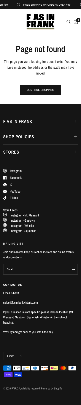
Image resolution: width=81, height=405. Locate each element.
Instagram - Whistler (22, 225)
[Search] (68, 22)
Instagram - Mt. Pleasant (25, 215)
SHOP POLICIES (18, 137)
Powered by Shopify (51, 388)
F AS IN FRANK (17, 121)
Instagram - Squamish (23, 231)
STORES (11, 152)
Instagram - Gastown (23, 220)
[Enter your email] (73, 269)
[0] (75, 22)
